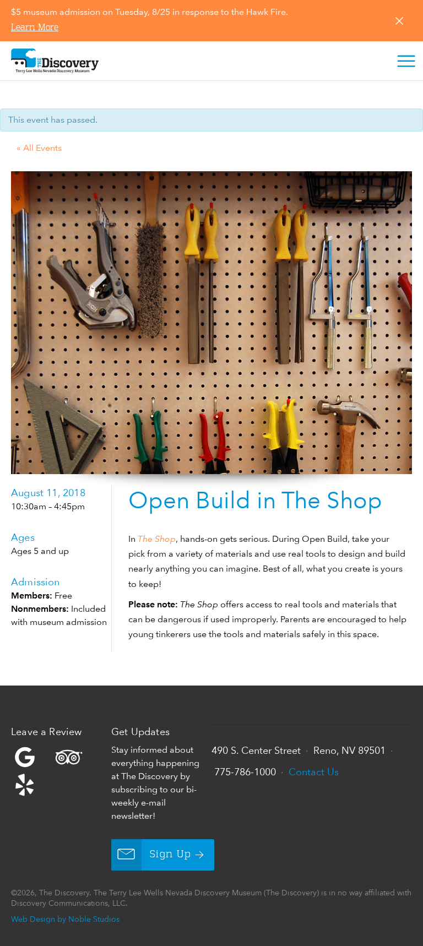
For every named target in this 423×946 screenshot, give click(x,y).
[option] (211, 322)
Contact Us (314, 772)
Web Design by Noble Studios (65, 918)
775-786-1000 (245, 772)
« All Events (39, 148)
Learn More (34, 28)
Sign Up (170, 855)
